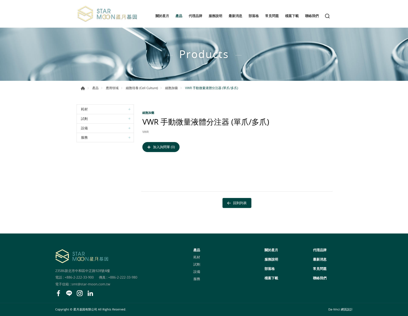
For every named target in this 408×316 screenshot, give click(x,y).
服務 (84, 137)
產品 (179, 16)
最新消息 (235, 16)
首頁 (83, 88)
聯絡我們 (312, 16)
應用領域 (112, 88)
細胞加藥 (171, 88)
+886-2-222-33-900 (79, 277)
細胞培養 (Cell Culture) (142, 88)
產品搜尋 (327, 16)
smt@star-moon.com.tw (90, 284)
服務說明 (215, 16)
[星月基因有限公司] (107, 13)
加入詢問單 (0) (164, 147)
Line (69, 293)
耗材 (84, 109)
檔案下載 (292, 16)
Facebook (58, 293)
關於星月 (162, 16)
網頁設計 (347, 309)
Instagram (79, 293)
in (90, 293)
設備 (84, 128)
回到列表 (240, 203)
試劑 (84, 118)
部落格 (254, 16)
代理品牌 (195, 16)
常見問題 (272, 16)
